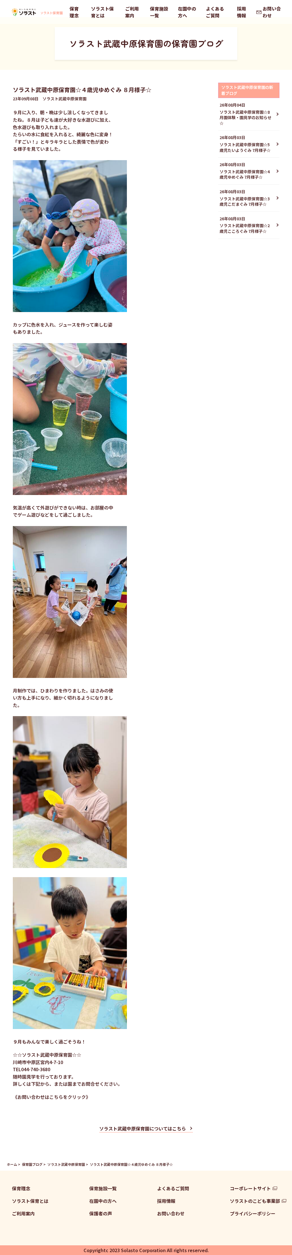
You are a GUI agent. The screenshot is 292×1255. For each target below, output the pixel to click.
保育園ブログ (32, 1164)
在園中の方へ (187, 12)
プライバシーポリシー (252, 1213)
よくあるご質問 (215, 12)
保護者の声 (100, 1213)
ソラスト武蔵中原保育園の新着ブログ (247, 90)
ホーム (12, 1164)
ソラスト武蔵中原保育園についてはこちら (142, 1128)
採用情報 (241, 12)
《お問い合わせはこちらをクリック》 (51, 1096)
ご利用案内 (132, 12)
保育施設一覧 (159, 12)
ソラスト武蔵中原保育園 (66, 1164)
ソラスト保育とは (102, 12)
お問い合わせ (272, 12)
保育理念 (74, 12)
